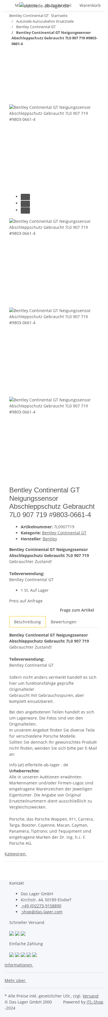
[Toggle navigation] (12, 6)
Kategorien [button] (16, 853)
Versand (90, 996)
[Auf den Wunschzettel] (24, 98)
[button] (20, 965)
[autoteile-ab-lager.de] (44, 5)
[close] (13, 86)
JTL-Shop (95, 1002)
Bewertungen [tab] (64, 621)
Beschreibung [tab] (27, 621)
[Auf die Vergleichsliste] (13, 98)
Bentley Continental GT (64, 532)
